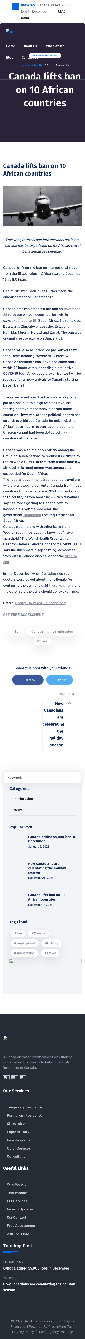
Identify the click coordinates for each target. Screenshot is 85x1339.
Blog (9, 57)
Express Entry (18, 1131)
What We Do (55, 46)
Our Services (17, 1201)
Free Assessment (21, 1225)
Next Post (67, 694)
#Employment (24, 943)
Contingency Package (56, 1331)
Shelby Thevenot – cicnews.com (40, 603)
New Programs (18, 1140)
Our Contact (16, 1217)
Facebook (30, 679)
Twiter (62, 679)
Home (10, 46)
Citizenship (16, 1123)
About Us (30, 46)
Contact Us (30, 57)
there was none (61, 585)
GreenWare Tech (61, 1326)
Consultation (17, 1156)
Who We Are (17, 1184)
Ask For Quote (18, 1233)
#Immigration (62, 631)
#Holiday (51, 943)
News (18, 810)
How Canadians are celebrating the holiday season (47, 868)
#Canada (36, 631)
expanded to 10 (24, 320)
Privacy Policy (23, 1331)
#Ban (16, 631)
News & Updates (20, 1209)
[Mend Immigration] (10, 33)
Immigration (23, 798)
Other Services (19, 1148)
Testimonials (17, 1192)
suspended (32, 514)
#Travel (42, 641)
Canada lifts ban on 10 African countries (46, 897)
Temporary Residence (24, 1107)
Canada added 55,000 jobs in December (36, 1268)
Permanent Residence (24, 1115)
